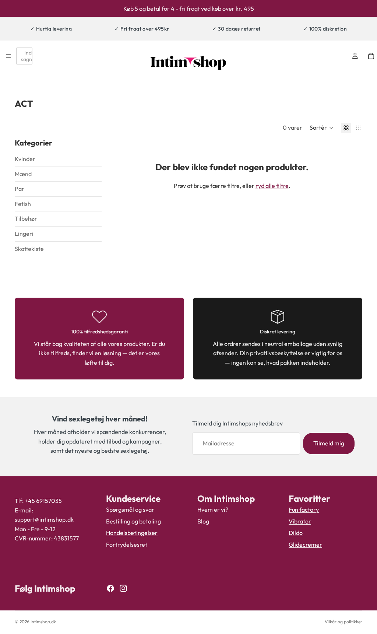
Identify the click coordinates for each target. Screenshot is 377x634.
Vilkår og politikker (343, 621)
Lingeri (24, 233)
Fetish (23, 203)
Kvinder (25, 158)
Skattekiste (29, 248)
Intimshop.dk (43, 621)
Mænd (23, 174)
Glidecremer (305, 544)
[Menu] (8, 56)
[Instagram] (123, 588)
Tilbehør (26, 218)
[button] (322, 128)
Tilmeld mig (328, 443)
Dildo (296, 532)
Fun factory (304, 509)
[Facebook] (110, 588)
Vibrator (300, 521)
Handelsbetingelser (132, 532)
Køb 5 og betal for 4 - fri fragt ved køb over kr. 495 (188, 8)
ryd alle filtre (272, 185)
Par (19, 188)
